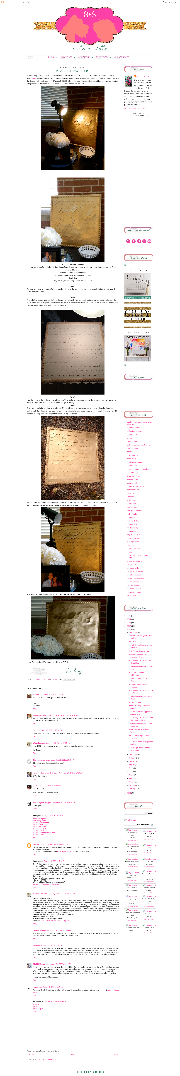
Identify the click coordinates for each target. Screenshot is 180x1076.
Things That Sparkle (134, 592)
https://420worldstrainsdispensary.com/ (55, 921)
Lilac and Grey (132, 507)
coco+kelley (131, 459)
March (131, 782)
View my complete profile (135, 108)
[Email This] (64, 679)
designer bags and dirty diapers (139, 469)
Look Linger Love (132, 514)
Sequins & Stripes (133, 549)
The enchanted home (41, 760)
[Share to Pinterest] (74, 679)
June (131, 772)
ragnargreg (37, 987)
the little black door (134, 575)
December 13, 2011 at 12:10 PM (50, 730)
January (132, 789)
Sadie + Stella (42, 679)
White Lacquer (39, 743)
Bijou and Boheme (133, 441)
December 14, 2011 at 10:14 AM (71, 773)
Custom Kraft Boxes (41, 930)
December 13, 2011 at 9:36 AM (66, 715)
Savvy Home (131, 545)
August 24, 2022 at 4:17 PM (61, 964)
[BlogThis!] (66, 679)
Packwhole (37, 945)
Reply (35, 709)
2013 (129, 623)
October (132, 758)
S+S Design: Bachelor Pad (138, 651)
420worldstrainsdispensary (44, 894)
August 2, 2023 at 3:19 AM (53, 987)
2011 (129, 630)
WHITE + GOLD (131, 596)
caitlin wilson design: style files (139, 445)
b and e (36, 695)
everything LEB (132, 479)
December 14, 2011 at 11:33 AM (48, 786)
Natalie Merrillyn (133, 528)
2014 (129, 619)
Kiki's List (130, 497)
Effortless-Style (132, 473)
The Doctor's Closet (134, 568)
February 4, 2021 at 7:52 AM (54, 861)
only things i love (133, 535)
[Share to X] (69, 679)
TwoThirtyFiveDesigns (42, 803)
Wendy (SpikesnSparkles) (43, 715)
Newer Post (31, 1055)
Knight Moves (132, 500)
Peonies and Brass (134, 538)
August (132, 765)
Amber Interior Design (135, 431)
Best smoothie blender (65, 851)
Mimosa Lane (132, 524)
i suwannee (131, 493)
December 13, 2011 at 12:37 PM (58, 743)
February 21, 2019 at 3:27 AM (58, 844)
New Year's (132, 641)
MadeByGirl (131, 517)
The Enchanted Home (135, 571)
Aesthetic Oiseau (133, 428)
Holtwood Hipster (133, 490)
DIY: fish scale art (135, 702)
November (133, 754)
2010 (129, 793)
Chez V (129, 452)
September (133, 761)
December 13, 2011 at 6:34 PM (63, 760)
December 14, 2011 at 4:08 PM (64, 803)
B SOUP (129, 438)
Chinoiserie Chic (133, 455)
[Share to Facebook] (71, 679)
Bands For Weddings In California (46, 884)
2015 (129, 616)
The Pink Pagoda (133, 585)
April (131, 778)
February (132, 785)
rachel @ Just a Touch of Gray (45, 773)
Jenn (35, 730)
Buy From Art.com (133, 840)
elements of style (133, 476)
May (131, 775)
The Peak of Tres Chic (135, 582)
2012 (129, 626)
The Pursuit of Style (134, 589)
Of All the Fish (132, 531)
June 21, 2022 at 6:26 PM (52, 945)
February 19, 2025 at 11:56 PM (55, 1002)
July (131, 768)
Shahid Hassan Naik (41, 964)
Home (73, 1055)
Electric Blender (39, 844)
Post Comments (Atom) (46, 1059)
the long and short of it (135, 578)
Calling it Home (132, 448)
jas (34, 786)
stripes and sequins (134, 561)
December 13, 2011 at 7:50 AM (52, 695)
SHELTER (129, 552)
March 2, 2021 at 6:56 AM (66, 894)
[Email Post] (60, 679)
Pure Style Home (133, 542)
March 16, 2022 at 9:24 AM (60, 930)
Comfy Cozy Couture (134, 462)
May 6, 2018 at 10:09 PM (53, 816)
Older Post (115, 1055)
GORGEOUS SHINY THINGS (135, 486)
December (133, 633)
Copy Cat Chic (132, 466)
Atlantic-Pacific (132, 434)
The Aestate (131, 564)
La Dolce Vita (131, 504)
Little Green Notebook (134, 511)
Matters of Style (133, 521)
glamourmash (132, 483)
